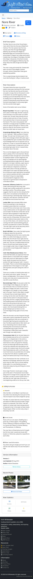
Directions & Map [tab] (20, 33)
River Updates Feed (8, 545)
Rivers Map (5, 532)
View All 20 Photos (17, 491)
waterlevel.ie (5, 551)
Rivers (3, 18)
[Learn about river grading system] (7, 28)
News (4, 536)
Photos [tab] (8, 36)
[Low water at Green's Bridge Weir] (9, 485)
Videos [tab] (18, 36)
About (4, 560)
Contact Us (5, 567)
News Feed (5, 547)
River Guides (6, 530)
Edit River (28, 23)
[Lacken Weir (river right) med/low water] (23, 485)
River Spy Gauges (27, 7)
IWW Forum (6, 540)
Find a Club (5, 553)
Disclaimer (5, 566)
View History (17, 467)
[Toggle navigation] (3, 15)
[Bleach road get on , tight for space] (23, 478)
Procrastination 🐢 (27, 576)
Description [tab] (7, 33)
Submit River (6, 538)
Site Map (5, 562)
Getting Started (7, 534)
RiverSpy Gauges (7, 549)
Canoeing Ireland (15, 7)
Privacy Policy (6, 564)
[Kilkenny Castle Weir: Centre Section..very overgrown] (9, 478)
